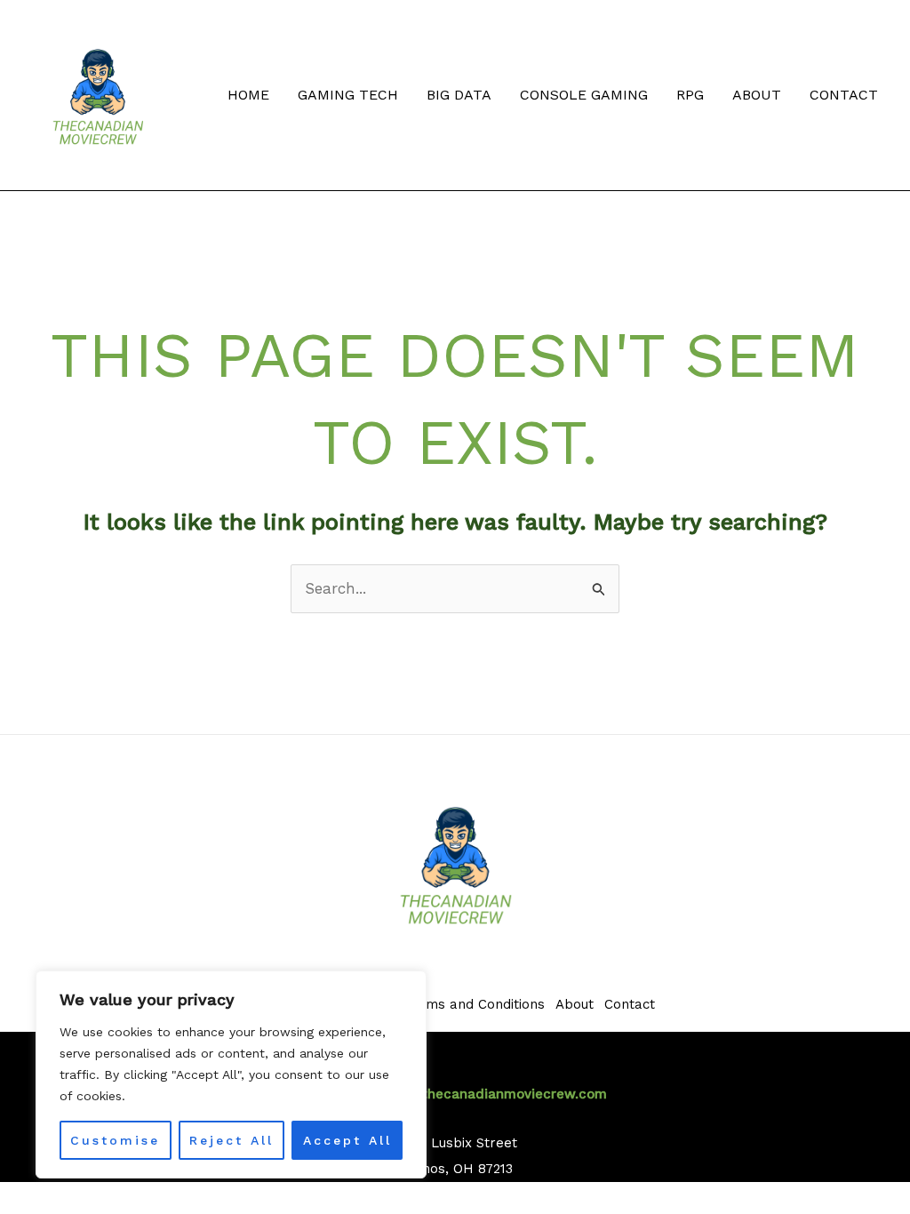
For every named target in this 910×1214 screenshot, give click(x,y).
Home (248, 94)
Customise (115, 1140)
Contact (844, 94)
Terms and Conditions (474, 1004)
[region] (231, 1074)
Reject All (231, 1140)
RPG (690, 94)
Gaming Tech (348, 94)
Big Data (459, 94)
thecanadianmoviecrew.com (514, 1094)
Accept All (347, 1140)
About (756, 94)
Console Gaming (584, 94)
